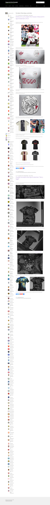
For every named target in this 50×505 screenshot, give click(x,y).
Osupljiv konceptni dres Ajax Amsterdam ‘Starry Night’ (29, 178)
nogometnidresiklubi (25, 15)
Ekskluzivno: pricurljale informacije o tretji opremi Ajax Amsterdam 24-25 (30, 18)
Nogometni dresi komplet (12, 2)
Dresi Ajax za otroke (19, 172)
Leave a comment (31, 15)
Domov (7, 8)
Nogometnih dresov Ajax (21, 171)
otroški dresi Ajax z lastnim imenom (24, 166)
